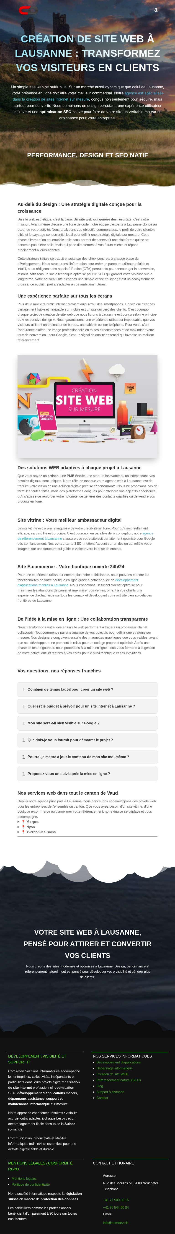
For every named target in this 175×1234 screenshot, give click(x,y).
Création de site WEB (112, 1074)
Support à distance (110, 1092)
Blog (99, 1086)
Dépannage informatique (114, 1068)
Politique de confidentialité (31, 1184)
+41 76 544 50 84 (116, 1207)
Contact (102, 1098)
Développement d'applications (118, 1062)
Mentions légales (24, 1178)
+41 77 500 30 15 (116, 1200)
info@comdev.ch (115, 1223)
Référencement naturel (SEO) (118, 1080)
